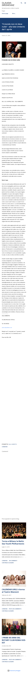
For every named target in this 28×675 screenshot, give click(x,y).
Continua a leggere (8, 562)
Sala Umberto (12, 444)
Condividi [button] (4, 446)
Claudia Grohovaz (8, 4)
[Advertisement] (14, 503)
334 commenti (13, 560)
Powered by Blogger (14, 670)
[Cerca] (21, 3)
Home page (5, 13)
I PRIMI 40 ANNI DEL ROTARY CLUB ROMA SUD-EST (14, 640)
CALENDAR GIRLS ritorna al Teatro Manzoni (13, 590)
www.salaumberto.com (7, 327)
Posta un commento (15, 609)
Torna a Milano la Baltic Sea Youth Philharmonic (13, 542)
